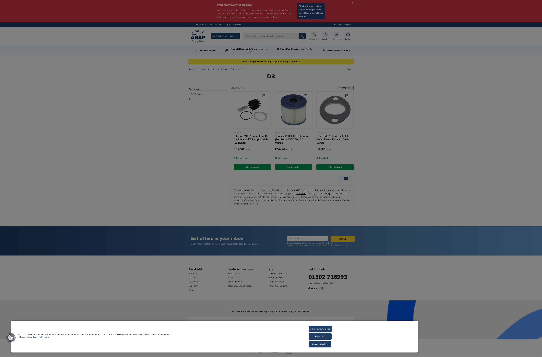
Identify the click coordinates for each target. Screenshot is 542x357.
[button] (10, 337)
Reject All (320, 336)
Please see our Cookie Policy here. (34, 337)
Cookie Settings (320, 344)
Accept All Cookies (320, 328)
